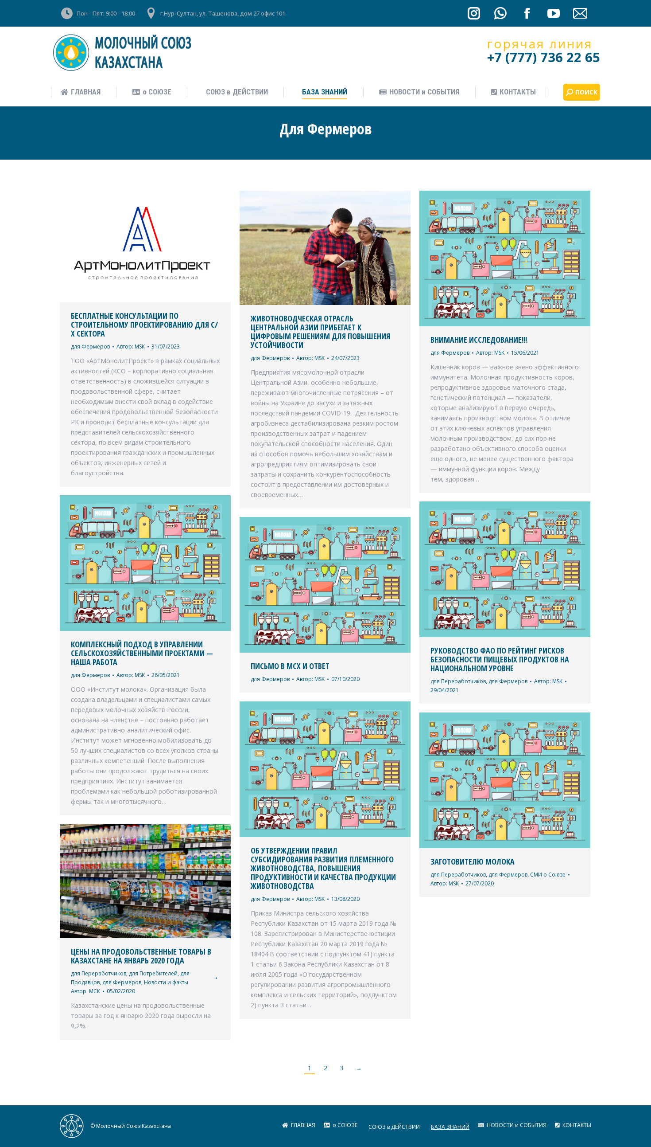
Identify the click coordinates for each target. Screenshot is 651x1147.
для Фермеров (90, 346)
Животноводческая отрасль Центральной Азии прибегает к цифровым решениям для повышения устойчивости (320, 331)
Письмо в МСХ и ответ (290, 666)
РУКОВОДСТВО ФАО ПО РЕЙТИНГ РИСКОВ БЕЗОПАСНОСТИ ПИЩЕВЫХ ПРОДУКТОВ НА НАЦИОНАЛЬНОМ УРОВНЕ (499, 659)
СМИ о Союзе (548, 874)
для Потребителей (153, 973)
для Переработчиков (458, 681)
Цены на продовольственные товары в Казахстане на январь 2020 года (141, 956)
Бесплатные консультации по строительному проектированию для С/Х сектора (144, 324)
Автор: (130, 346)
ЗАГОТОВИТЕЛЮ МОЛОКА (472, 861)
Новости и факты (166, 982)
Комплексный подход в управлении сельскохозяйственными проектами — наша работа (142, 653)
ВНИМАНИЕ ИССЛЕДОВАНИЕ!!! (478, 339)
